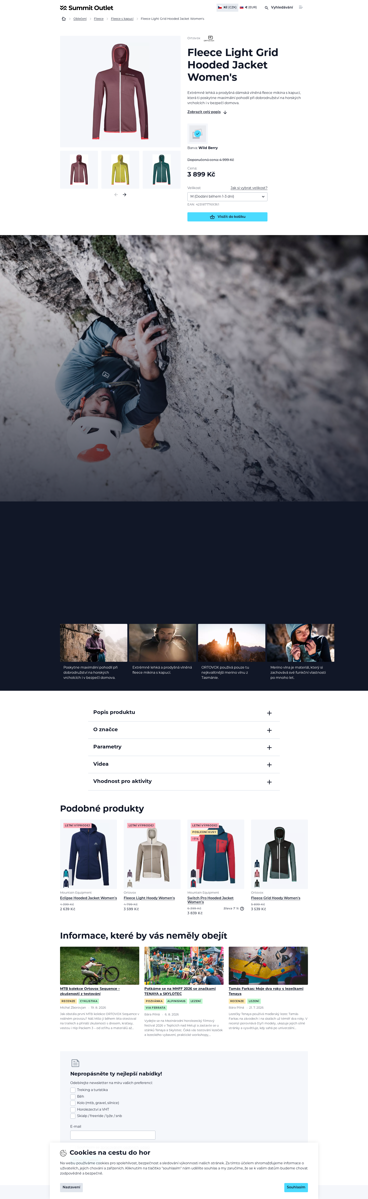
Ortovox (130, 893)
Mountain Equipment (76, 893)
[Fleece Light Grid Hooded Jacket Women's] (120, 91)
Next (124, 194)
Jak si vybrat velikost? (249, 188)
